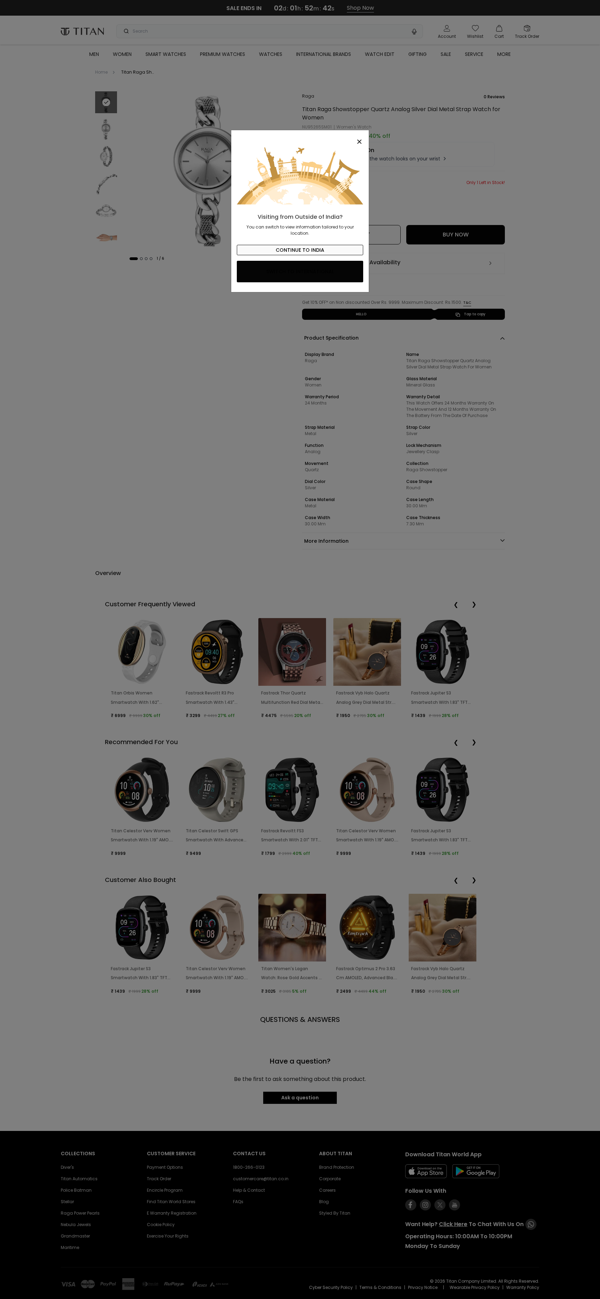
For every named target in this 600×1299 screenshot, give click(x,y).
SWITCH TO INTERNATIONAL (300, 271)
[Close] (300, 137)
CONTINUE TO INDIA (300, 250)
